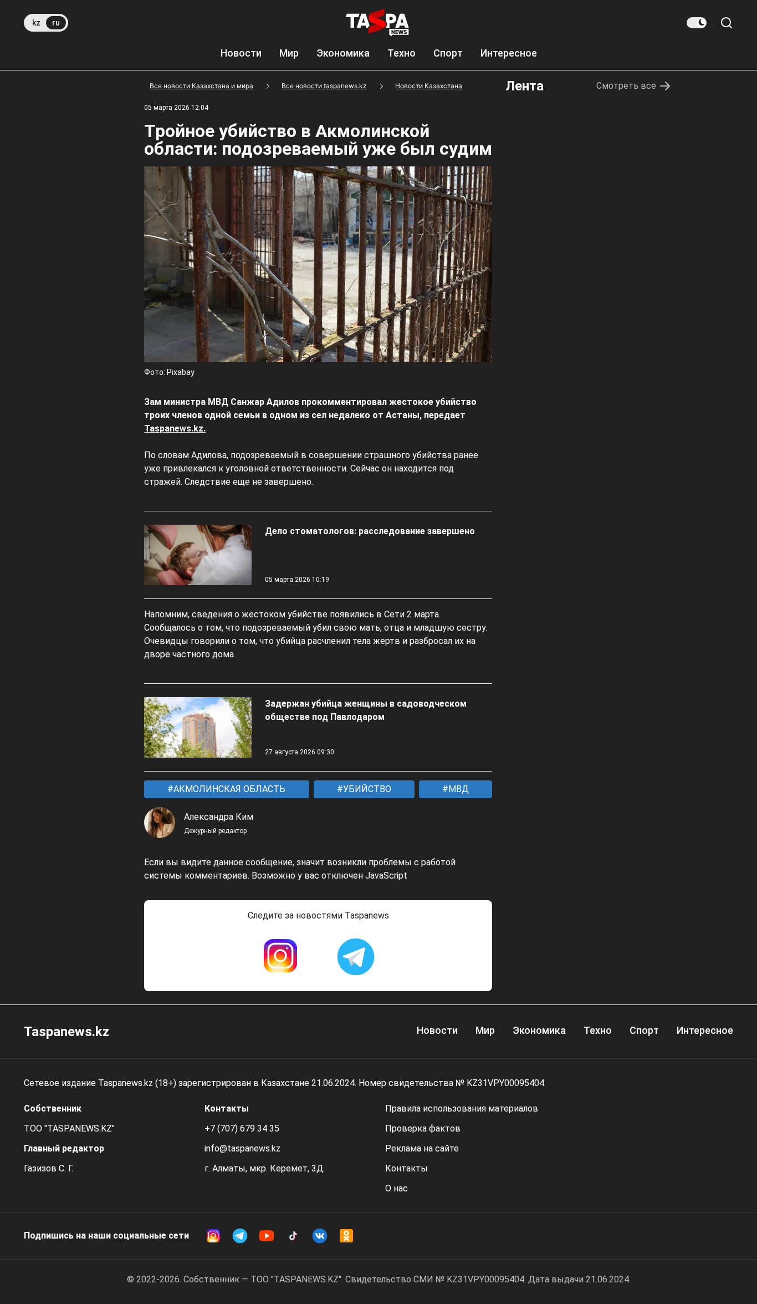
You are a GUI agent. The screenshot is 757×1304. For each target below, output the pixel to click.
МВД (457, 789)
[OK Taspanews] (346, 1236)
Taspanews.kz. (175, 428)
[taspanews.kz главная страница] (377, 23)
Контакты (406, 1168)
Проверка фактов (423, 1128)
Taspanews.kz (66, 1031)
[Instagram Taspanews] (280, 956)
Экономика (343, 53)
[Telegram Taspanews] (356, 956)
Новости (241, 53)
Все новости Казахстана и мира (201, 86)
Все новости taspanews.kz (324, 86)
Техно (401, 53)
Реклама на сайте (422, 1148)
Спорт (448, 53)
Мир (289, 53)
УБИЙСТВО (366, 789)
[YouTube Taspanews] (266, 1236)
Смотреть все (626, 85)
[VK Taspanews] (320, 1236)
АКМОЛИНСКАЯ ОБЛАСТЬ (228, 789)
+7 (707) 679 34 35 (241, 1128)
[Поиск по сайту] (726, 22)
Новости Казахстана (428, 86)
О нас (396, 1188)
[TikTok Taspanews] (293, 1236)
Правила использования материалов (461, 1108)
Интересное (508, 53)
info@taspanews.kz (242, 1148)
